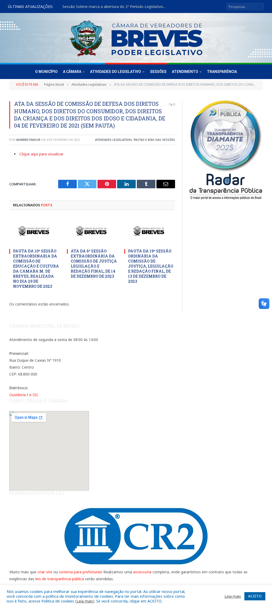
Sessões (158, 71)
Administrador (28, 140)
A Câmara (72, 71)
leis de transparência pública (59, 578)
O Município (46, 71)
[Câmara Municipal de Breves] (136, 39)
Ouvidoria (17, 394)
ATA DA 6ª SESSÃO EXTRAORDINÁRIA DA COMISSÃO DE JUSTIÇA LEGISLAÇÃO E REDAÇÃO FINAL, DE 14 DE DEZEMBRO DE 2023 (94, 263)
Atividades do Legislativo (115, 71)
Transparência (222, 71)
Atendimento (185, 71)
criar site (44, 571)
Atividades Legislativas (113, 140)
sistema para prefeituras (80, 571)
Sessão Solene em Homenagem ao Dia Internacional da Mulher (115, 6)
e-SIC (34, 394)
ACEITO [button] (255, 596)
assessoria (142, 571)
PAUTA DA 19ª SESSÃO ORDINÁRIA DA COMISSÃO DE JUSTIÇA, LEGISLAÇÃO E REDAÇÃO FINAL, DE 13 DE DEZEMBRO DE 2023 (150, 266)
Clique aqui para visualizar (41, 153)
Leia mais (84, 601)
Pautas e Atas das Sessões (154, 140)
